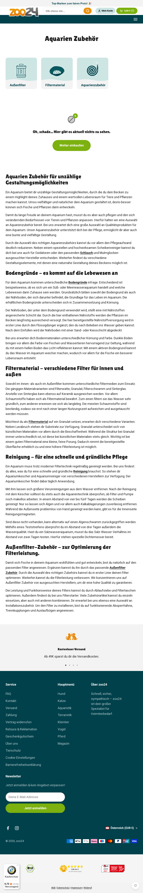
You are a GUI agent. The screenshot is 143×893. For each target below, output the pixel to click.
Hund (61, 694)
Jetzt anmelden (35, 808)
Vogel (62, 729)
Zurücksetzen (79, 11)
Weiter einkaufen (71, 145)
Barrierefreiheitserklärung (23, 765)
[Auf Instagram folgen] (16, 828)
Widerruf (88, 888)
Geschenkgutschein (20, 736)
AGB (53, 888)
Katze (62, 701)
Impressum (76, 888)
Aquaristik (65, 708)
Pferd (61, 736)
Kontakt (11, 701)
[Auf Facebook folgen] (8, 828)
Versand (11, 708)
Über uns (12, 743)
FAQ (8, 694)
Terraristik (65, 715)
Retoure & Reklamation (21, 729)
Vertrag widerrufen (19, 722)
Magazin (63, 743)
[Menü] (18, 866)
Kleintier (63, 722)
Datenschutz (63, 888)
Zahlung (11, 715)
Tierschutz (13, 750)
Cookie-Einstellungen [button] (20, 757)
